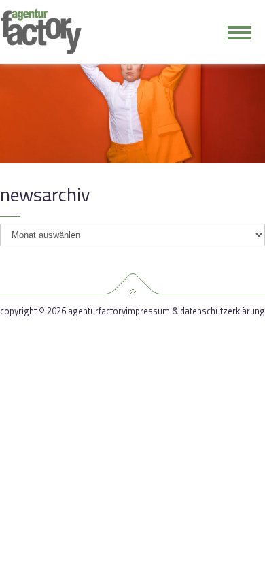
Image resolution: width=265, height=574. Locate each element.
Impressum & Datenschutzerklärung (195, 311)
